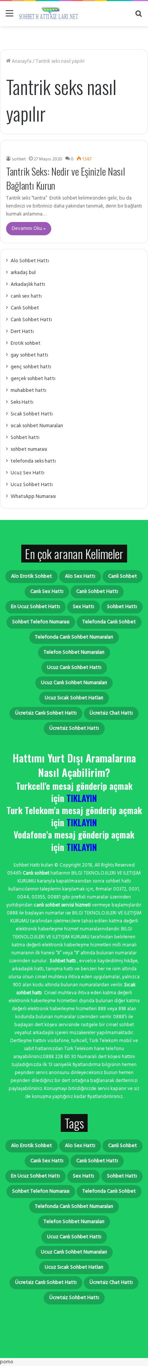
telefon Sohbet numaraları (74, 652)
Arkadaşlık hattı (28, 284)
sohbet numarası (29, 449)
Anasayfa (21, 61)
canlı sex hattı (26, 296)
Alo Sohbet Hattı (30, 261)
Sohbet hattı (25, 438)
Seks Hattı (22, 402)
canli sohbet (122, 576)
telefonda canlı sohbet (109, 622)
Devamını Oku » (29, 229)
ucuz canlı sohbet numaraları (74, 682)
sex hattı (83, 606)
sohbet (19, 159)
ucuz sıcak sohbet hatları (74, 698)
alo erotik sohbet (31, 576)
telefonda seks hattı (33, 461)
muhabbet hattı (28, 391)
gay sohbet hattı (29, 355)
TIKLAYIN (81, 798)
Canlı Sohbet (25, 308)
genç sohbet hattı (31, 367)
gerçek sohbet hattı (33, 379)
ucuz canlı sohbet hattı (74, 667)
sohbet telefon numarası (40, 622)
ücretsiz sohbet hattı (74, 728)
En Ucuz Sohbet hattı (35, 606)
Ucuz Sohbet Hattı (32, 485)
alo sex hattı (80, 576)
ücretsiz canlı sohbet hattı (46, 713)
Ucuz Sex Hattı (27, 473)
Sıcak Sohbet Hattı (32, 414)
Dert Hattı (22, 332)
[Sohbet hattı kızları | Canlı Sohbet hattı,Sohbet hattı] (49, 13)
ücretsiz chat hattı (111, 713)
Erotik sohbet (26, 343)
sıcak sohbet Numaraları (37, 426)
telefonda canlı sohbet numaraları (74, 637)
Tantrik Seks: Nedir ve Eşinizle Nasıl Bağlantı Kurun (65, 178)
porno (6, 1362)
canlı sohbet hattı (97, 591)
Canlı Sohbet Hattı (31, 320)
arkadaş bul (23, 273)
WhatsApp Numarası (33, 497)
